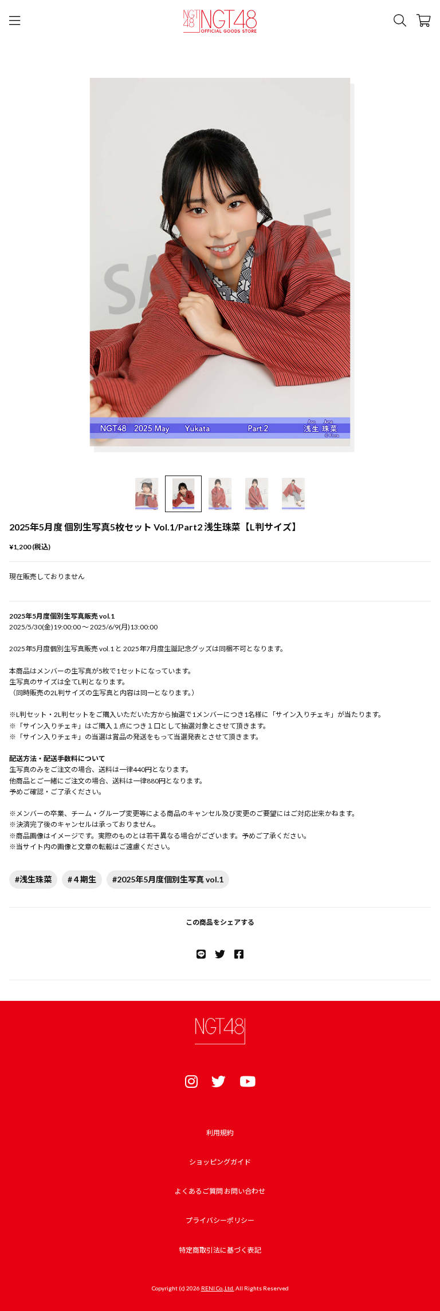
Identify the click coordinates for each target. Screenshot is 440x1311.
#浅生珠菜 (33, 879)
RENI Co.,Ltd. (217, 1288)
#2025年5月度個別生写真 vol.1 (167, 879)
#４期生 (82, 879)
